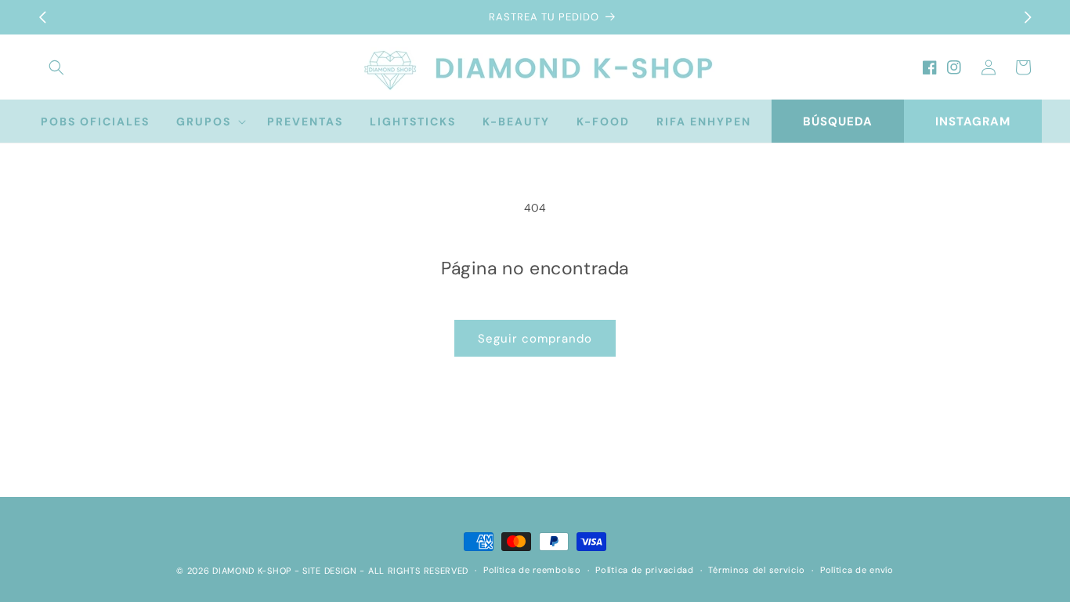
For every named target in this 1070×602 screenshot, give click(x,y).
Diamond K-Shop (251, 570)
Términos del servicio (756, 569)
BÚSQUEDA (838, 121)
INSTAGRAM (972, 121)
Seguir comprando (535, 338)
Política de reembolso (532, 569)
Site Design (329, 570)
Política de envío (857, 569)
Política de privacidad (644, 569)
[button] (56, 67)
